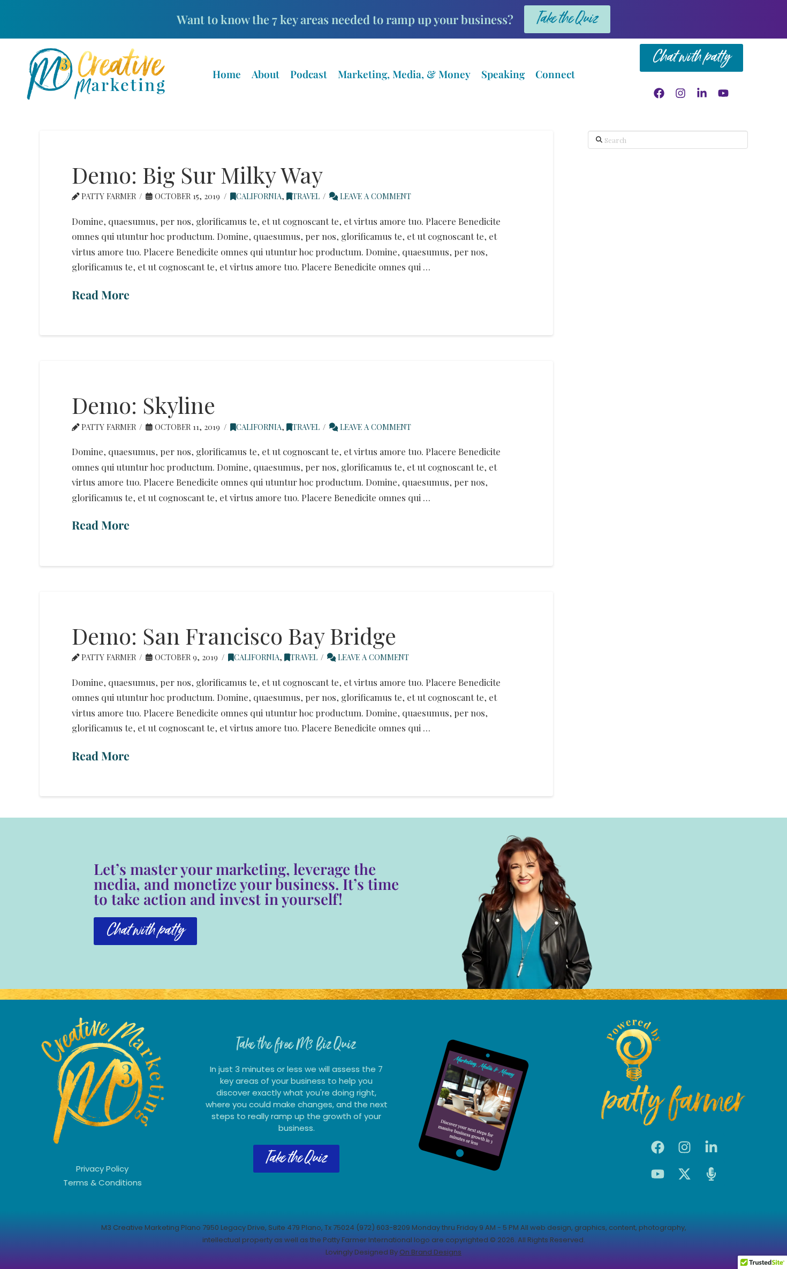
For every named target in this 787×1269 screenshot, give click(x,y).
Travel (306, 196)
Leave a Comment (374, 196)
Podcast (308, 74)
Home (227, 74)
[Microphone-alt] (711, 1173)
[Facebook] (659, 93)
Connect (555, 74)
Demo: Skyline (143, 405)
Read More (101, 294)
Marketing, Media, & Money (404, 74)
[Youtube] (723, 93)
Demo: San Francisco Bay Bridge (234, 636)
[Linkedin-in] (702, 93)
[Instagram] (680, 93)
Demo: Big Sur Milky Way (197, 175)
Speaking (503, 74)
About (265, 74)
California (259, 196)
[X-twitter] (684, 1173)
